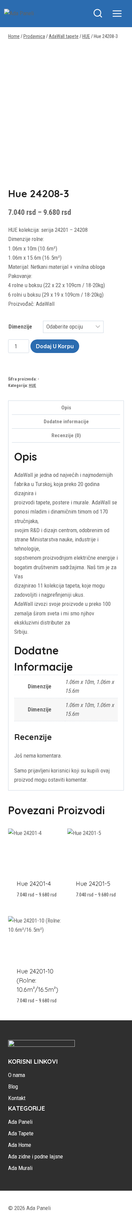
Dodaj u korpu (55, 346)
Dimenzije (20, 326)
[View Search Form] (98, 13)
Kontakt (16, 1098)
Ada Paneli (20, 1121)
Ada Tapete (21, 1133)
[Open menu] (120, 13)
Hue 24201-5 (93, 884)
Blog (13, 1086)
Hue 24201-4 (34, 884)
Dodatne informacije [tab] (66, 422)
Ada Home (19, 1144)
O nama (16, 1075)
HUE (32, 385)
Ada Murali (20, 1168)
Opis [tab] (66, 408)
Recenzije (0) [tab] (66, 435)
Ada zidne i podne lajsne (35, 1156)
